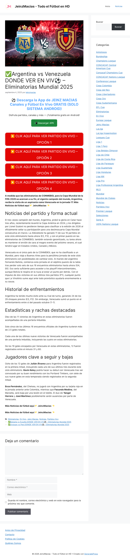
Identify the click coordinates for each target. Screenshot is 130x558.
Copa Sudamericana (106, 103)
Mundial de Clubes (105, 198)
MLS (98, 189)
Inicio (107, 6)
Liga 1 (99, 142)
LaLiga (99, 129)
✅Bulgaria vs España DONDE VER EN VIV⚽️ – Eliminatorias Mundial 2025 (39, 422)
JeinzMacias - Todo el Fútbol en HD (42, 6)
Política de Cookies (15, 539)
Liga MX (100, 176)
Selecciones (102, 215)
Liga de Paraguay (105, 163)
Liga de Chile (102, 155)
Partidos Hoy (53, 419)
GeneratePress (91, 554)
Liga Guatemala (104, 168)
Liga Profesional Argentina (109, 185)
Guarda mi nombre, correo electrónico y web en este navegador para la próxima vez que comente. (44, 502)
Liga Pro (100, 181)
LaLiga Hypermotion (106, 133)
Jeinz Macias (32, 419)
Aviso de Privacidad (15, 530)
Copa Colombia (104, 85)
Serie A (99, 220)
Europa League (103, 120)
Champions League (106, 61)
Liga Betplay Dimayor (107, 150)
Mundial (100, 194)
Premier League (104, 211)
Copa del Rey (103, 90)
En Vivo (23, 419)
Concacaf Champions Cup (109, 72)
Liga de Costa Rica (105, 159)
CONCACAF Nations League (110, 77)
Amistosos (101, 52)
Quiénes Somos (13, 543)
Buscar (99, 22)
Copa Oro (101, 98)
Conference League (106, 81)
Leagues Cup (103, 137)
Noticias (118, 6)
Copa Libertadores (105, 94)
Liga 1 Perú (101, 146)
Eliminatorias (13, 419)
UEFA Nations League (107, 224)
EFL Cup (100, 107)
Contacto (9, 534)
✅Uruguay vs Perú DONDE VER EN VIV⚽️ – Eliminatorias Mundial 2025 (38, 424)
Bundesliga (101, 56)
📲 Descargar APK (44, 123)
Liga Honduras (103, 172)
